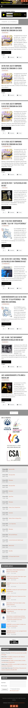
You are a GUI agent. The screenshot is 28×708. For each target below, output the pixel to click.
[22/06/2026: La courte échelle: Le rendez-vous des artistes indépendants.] (3, 627)
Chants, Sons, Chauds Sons (14, 507)
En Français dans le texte (14, 556)
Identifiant (3, 682)
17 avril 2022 (5, 225)
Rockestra (11, 491)
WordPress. (22, 702)
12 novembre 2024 (6, 146)
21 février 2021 (5, 263)
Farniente (11, 512)
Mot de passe (4, 685)
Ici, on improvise (12, 523)
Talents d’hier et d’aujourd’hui (15, 518)
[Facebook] (22, 1)
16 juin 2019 (5, 342)
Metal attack (11, 545)
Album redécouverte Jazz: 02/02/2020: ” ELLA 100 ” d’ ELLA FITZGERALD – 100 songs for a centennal (14, 299)
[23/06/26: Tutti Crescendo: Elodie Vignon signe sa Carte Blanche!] (3, 613)
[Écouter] (4, 14)
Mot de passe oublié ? (14, 690)
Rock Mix (11, 551)
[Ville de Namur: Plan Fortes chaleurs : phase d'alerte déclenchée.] (3, 606)
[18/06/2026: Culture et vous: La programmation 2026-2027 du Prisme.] (3, 634)
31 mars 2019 (5, 380)
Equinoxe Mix (12, 469)
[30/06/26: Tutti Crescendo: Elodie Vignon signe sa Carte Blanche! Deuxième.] (3, 580)
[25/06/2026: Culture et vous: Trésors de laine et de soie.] (3, 586)
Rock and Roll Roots (13, 534)
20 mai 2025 (5, 70)
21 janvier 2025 (5, 108)
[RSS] (27, 1)
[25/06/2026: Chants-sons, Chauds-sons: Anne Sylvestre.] (3, 599)
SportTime (11, 496)
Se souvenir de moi (16, 689)
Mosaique (11, 480)
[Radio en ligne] (25, 15)
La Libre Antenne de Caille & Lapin (16, 540)
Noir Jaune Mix (12, 474)
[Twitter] (24, 1)
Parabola (16, 702)
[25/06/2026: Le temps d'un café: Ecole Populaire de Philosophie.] (3, 593)
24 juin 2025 (5, 32)
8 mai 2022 (4, 187)
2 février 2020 (5, 304)
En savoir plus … (6, 52)
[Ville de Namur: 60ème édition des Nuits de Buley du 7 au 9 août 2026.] (3, 573)
